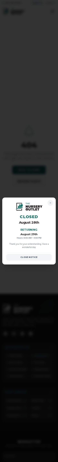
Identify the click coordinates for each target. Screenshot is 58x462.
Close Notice (28, 257)
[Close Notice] (50, 203)
